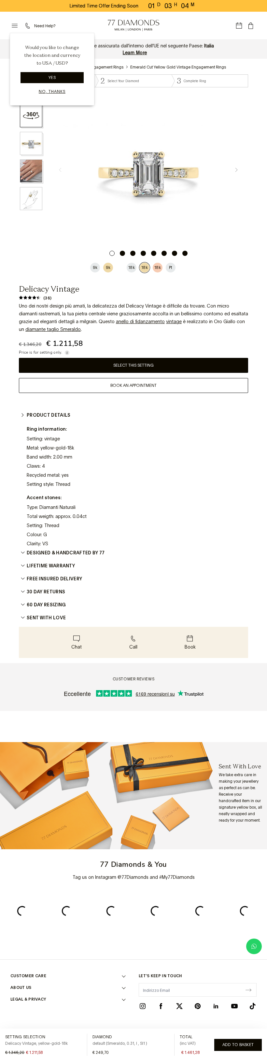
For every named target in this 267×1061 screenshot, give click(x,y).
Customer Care (28, 976)
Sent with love (46, 617)
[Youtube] (234, 1006)
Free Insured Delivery (54, 578)
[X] (179, 1006)
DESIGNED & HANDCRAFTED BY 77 (66, 552)
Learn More (135, 52)
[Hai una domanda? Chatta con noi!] (254, 946)
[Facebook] (161, 1006)
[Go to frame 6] (164, 253)
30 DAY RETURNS (46, 591)
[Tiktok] (253, 1006)
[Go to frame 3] (132, 253)
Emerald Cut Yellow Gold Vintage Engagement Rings (178, 67)
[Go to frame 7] (174, 253)
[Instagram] (143, 1006)
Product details (49, 415)
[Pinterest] (198, 1006)
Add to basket (238, 1045)
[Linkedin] (216, 1006)
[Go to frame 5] (153, 253)
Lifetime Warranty (51, 565)
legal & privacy (28, 999)
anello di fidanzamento (140, 321)
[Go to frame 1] (112, 253)
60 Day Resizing (46, 604)
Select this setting (133, 365)
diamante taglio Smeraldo (53, 329)
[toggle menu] (15, 25)
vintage (174, 321)
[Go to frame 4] (143, 253)
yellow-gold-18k (57, 448)
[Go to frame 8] (185, 253)
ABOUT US (20, 988)
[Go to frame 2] (122, 253)
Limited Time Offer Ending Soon (104, 6)
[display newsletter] (248, 989)
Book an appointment (133, 385)
